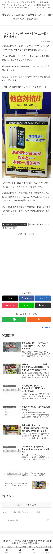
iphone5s (34, 224)
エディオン (45, 224)
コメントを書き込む (26, 505)
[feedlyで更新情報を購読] (14, 319)
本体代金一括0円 (10, 228)
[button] (43, 305)
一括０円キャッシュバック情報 (15, 224)
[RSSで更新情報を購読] (39, 319)
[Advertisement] (26, 262)
